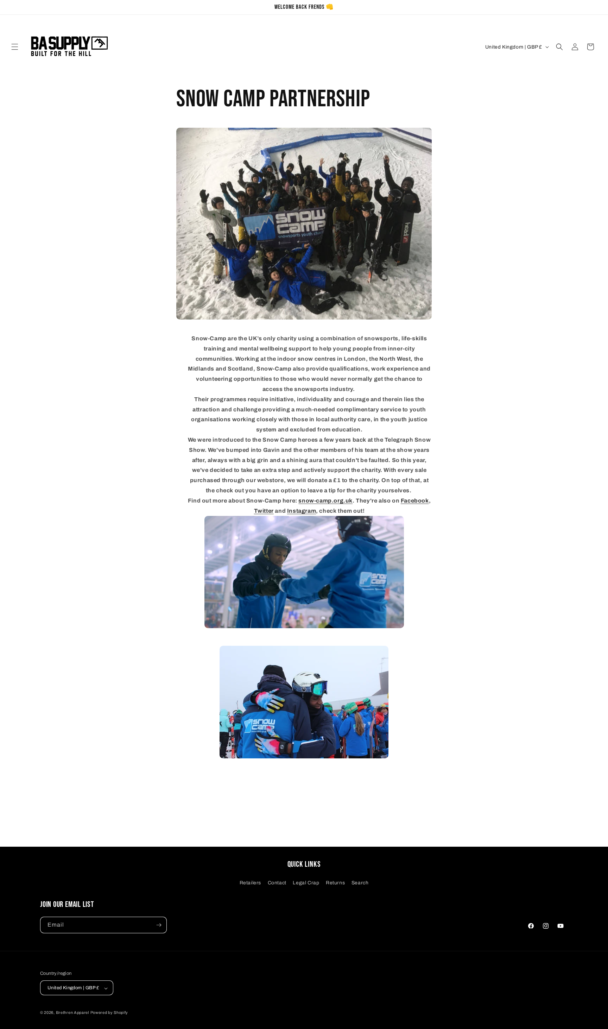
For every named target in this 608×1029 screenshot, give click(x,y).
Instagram (301, 511)
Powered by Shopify (109, 1013)
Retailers (250, 882)
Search (360, 882)
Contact (277, 882)
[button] (15, 47)
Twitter (264, 511)
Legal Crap (306, 882)
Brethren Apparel (72, 1013)
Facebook (415, 501)
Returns (335, 882)
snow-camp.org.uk (325, 501)
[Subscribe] (158, 925)
